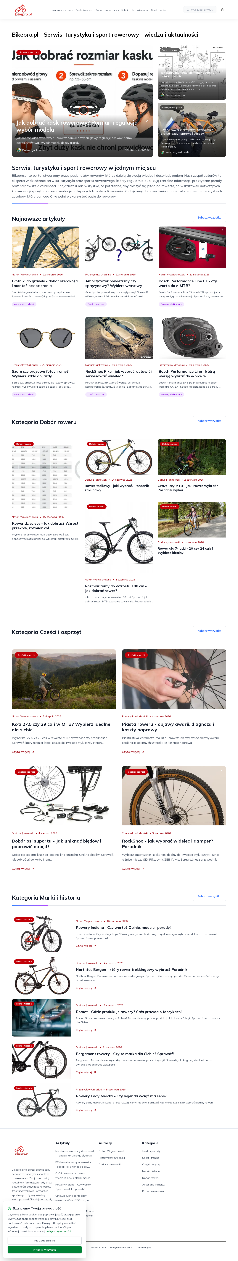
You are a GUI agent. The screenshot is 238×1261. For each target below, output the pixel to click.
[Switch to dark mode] (222, 9)
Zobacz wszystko (209, 217)
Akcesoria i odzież (29, 52)
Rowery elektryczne (172, 107)
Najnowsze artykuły (62, 10)
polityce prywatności (58, 1231)
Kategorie (150, 1143)
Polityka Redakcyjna (121, 1247)
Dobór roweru (103, 10)
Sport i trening (158, 10)
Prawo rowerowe (153, 1191)
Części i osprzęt (84, 10)
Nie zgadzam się (44, 1240)
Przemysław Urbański (98, 274)
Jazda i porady (140, 10)
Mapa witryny (143, 1247)
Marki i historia (121, 10)
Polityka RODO (98, 1247)
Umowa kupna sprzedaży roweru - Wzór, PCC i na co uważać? (72, 1200)
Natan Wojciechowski (25, 274)
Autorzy (105, 1143)
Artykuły (62, 1143)
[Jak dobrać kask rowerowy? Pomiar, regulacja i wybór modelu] (82, 101)
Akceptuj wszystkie (44, 1249)
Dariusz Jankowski (96, 365)
